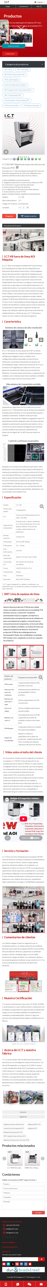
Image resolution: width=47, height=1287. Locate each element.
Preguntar (9, 216)
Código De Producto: (10, 204)
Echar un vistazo (13, 46)
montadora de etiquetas (31, 742)
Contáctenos (23, 6)
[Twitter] (12, 1264)
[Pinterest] (30, 1264)
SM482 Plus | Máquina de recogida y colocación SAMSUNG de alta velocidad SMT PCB (32, 1168)
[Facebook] (21, 1264)
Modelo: (5, 197)
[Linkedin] (8, 1264)
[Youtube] (4, 1264)
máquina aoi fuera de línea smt (14, 1124)
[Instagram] (26, 1264)
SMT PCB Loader (23, 69)
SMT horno (8, 69)
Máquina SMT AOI (34, 1124)
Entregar (38, 1213)
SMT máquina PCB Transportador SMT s (18, 90)
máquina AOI (32, 1128)
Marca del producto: (9, 200)
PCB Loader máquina (11, 80)
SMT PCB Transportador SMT (14, 74)
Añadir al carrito (30, 216)
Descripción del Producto (12, 226)
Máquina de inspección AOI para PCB (16, 1140)
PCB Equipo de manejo (31, 105)
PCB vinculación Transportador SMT (16, 100)
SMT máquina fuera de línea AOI (15, 1136)
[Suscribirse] (41, 1259)
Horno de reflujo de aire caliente (15, 85)
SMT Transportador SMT (13, 95)
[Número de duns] (23, 1269)
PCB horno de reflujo (11, 105)
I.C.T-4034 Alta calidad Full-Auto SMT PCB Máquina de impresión (14, 1168)
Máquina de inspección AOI (13, 1132)
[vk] (17, 1264)
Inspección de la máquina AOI (14, 1128)
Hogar (8, 6)
